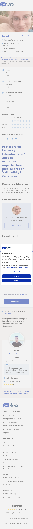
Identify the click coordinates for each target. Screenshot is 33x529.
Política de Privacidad (22, 267)
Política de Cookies (11, 267)
